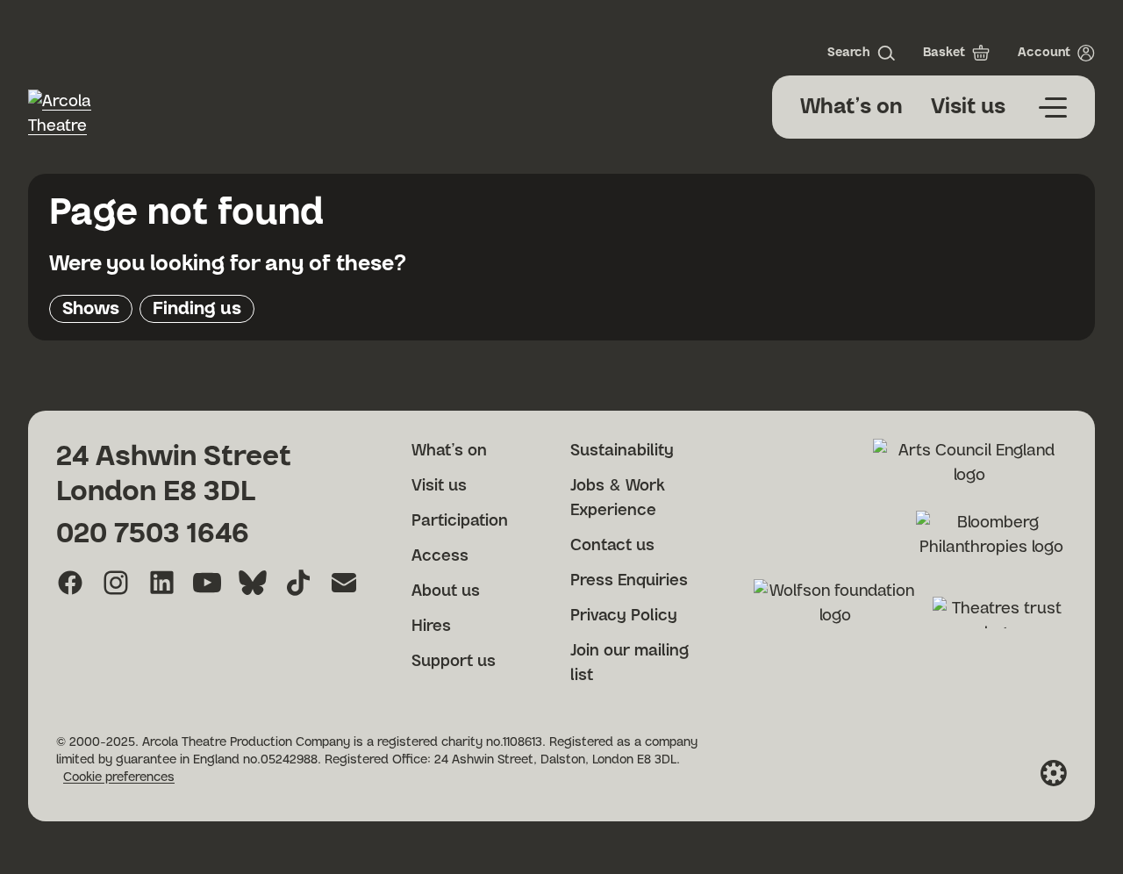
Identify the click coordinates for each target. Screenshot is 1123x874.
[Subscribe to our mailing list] (344, 583)
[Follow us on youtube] (207, 583)
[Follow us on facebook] (70, 583)
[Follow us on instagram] (116, 583)
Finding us (197, 309)
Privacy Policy (623, 616)
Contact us (612, 546)
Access (440, 556)
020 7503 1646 (152, 533)
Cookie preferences (119, 777)
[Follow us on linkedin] (161, 583)
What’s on (851, 107)
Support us (453, 662)
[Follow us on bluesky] (253, 583)
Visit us (968, 107)
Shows (90, 309)
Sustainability (622, 451)
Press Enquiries (629, 581)
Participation (459, 521)
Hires (431, 626)
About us (445, 591)
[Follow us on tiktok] (298, 583)
